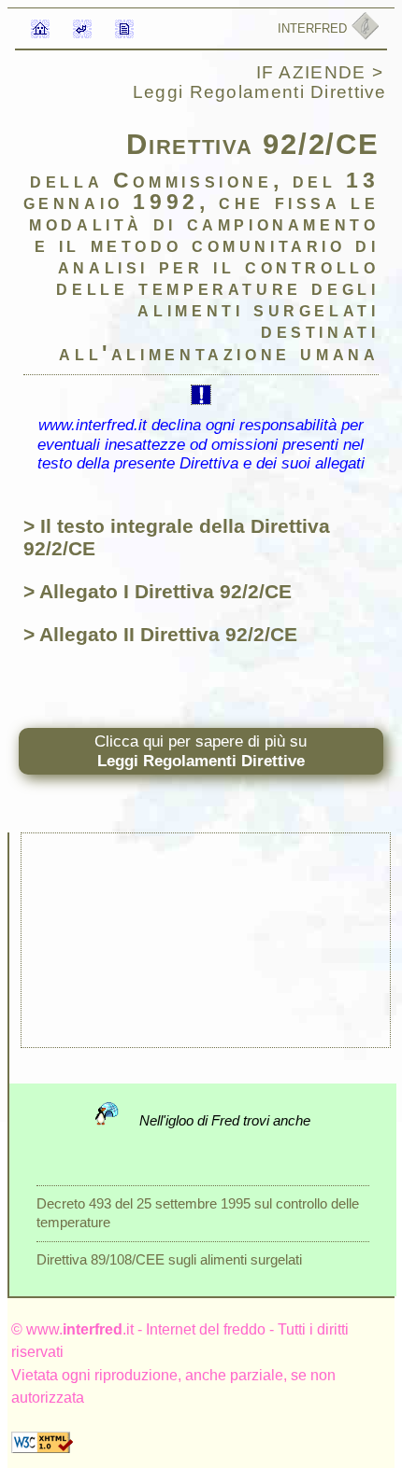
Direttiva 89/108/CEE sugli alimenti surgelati (169, 1259)
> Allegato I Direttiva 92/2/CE (157, 591)
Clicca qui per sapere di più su (200, 751)
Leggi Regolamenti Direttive (260, 92)
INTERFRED (314, 28)
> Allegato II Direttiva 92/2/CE (160, 634)
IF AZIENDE (314, 72)
